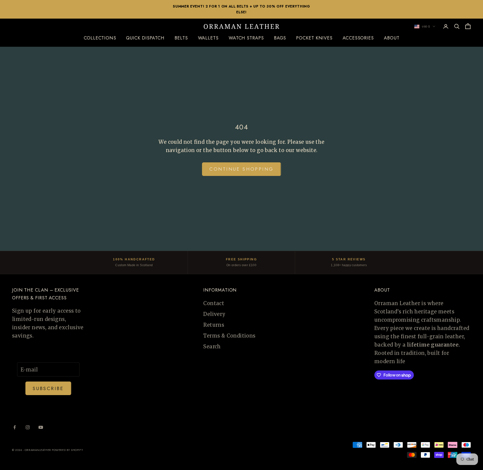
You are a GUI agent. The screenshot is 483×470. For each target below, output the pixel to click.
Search (212, 346)
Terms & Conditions (229, 336)
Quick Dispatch (145, 38)
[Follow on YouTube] (40, 427)
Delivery (214, 314)
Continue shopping (241, 169)
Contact (213, 303)
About (391, 38)
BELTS (181, 38)
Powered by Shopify (67, 450)
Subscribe (48, 388)
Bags (280, 38)
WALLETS (208, 38)
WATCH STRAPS (246, 38)
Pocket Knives (314, 38)
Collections (100, 38)
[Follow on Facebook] (14, 427)
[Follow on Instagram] (27, 427)
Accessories (358, 38)
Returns (213, 325)
